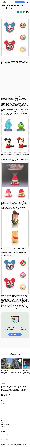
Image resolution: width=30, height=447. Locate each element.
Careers (3, 420)
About (2, 416)
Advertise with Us (5, 424)
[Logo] (4, 2)
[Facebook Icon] (2, 395)
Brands (3, 407)
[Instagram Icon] (7, 395)
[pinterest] (24, 12)
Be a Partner (4, 422)
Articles (3, 409)
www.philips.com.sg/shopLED (12, 307)
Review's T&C (4, 439)
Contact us (3, 426)
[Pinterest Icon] (10, 395)
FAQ (2, 418)
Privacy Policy (4, 434)
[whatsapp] (21, 12)
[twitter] (27, 12)
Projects (3, 403)
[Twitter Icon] (5, 395)
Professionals (4, 405)
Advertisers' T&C (5, 438)
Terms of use (4, 436)
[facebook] (18, 12)
